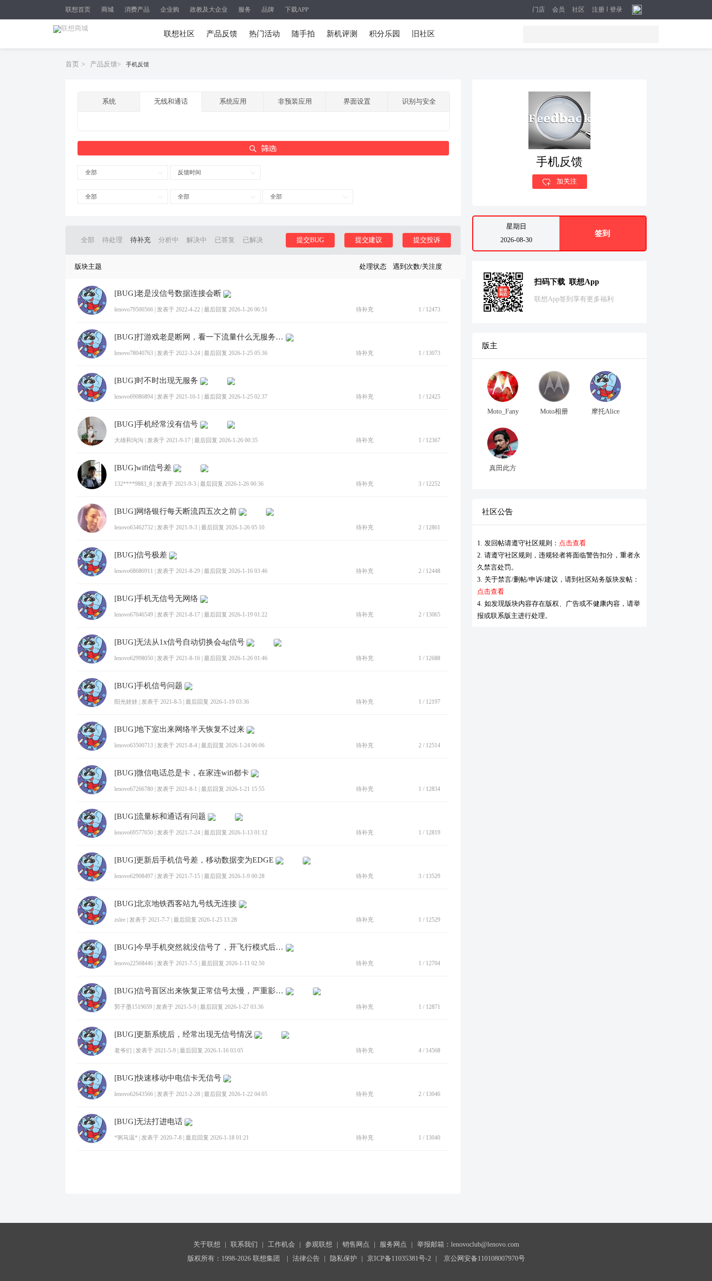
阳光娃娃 (126, 701)
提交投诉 (426, 240)
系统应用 (233, 101)
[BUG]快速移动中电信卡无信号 (167, 1078)
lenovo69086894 (133, 396)
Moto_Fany (503, 411)
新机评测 (341, 34)
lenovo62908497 (133, 876)
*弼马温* (126, 1137)
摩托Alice (605, 411)
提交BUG (310, 240)
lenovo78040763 (133, 353)
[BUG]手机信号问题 (148, 686)
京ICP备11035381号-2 (399, 1258)
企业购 (169, 9)
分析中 (168, 240)
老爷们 (123, 1050)
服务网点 (393, 1244)
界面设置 (357, 101)
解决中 (196, 240)
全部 (91, 172)
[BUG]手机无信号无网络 (156, 598)
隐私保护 (343, 1258)
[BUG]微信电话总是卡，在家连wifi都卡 (181, 773)
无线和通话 (171, 101)
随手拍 (303, 34)
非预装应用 (295, 101)
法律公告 (306, 1258)
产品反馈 (221, 34)
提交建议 (368, 240)
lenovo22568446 (133, 963)
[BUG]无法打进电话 (148, 1122)
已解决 (253, 240)
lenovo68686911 (133, 571)
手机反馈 (137, 64)
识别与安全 (419, 101)
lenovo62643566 (133, 1094)
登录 (616, 9)
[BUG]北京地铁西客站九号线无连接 (175, 904)
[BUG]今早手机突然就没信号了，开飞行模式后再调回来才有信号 (199, 947)
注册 (598, 9)
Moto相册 (554, 411)
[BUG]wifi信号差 (142, 468)
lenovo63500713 (133, 745)
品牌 (268, 9)
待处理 (112, 240)
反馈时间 (189, 172)
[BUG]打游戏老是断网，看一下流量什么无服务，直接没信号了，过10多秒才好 (199, 337)
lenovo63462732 (133, 527)
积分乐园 (384, 34)
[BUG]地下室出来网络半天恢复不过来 (179, 729)
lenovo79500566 (133, 309)
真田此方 (502, 468)
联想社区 (179, 34)
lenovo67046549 (133, 614)
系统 (109, 101)
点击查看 (572, 543)
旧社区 (423, 34)
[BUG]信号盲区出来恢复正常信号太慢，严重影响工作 (199, 991)
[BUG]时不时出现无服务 (156, 381)
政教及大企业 (209, 9)
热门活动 (264, 34)
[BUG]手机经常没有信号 (156, 424)
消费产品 (137, 9)
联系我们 (244, 1244)
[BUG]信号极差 (140, 555)
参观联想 (318, 1244)
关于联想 (206, 1244)
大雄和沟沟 (128, 440)
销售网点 (356, 1244)
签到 (602, 233)
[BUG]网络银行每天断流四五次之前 (175, 511)
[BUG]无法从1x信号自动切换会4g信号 (179, 642)
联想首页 (78, 9)
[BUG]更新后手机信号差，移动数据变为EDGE (194, 860)
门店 (538, 10)
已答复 (225, 240)
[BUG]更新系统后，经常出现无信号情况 (183, 1034)
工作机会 (281, 1244)
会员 (558, 10)
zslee (119, 919)
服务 (244, 9)
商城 (107, 9)
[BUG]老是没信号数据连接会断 (167, 293)
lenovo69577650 (133, 832)
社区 (578, 10)
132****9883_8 (133, 483)
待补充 (140, 240)
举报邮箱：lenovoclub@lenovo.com (468, 1244)
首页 (72, 64)
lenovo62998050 (133, 658)
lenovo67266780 (133, 789)
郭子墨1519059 (133, 1006)
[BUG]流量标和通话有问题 (160, 816)
